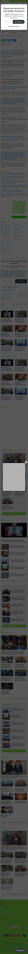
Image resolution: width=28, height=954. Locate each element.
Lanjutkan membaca (14, 26)
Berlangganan (19, 22)
